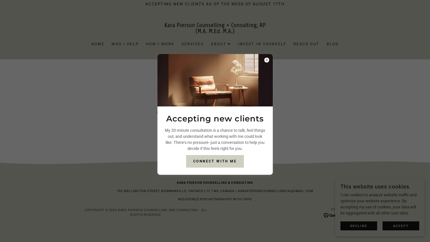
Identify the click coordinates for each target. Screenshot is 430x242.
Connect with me (215, 161)
